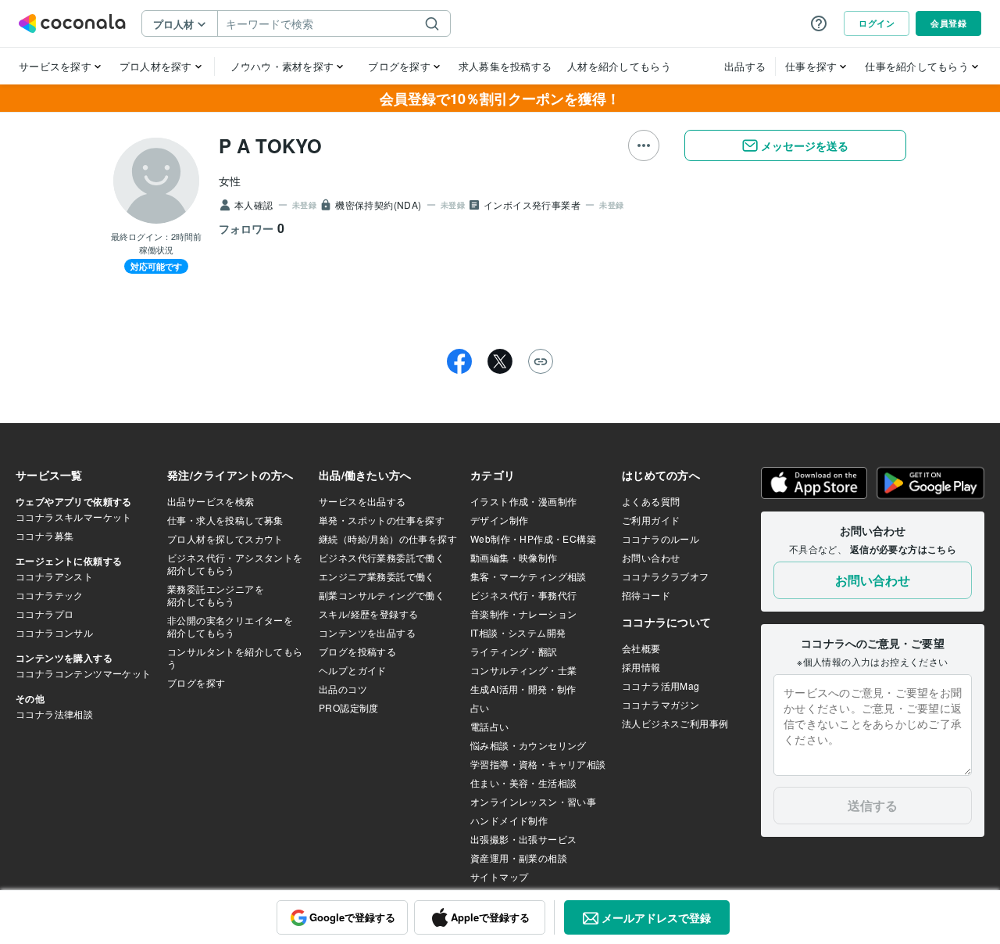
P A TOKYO (270, 145)
